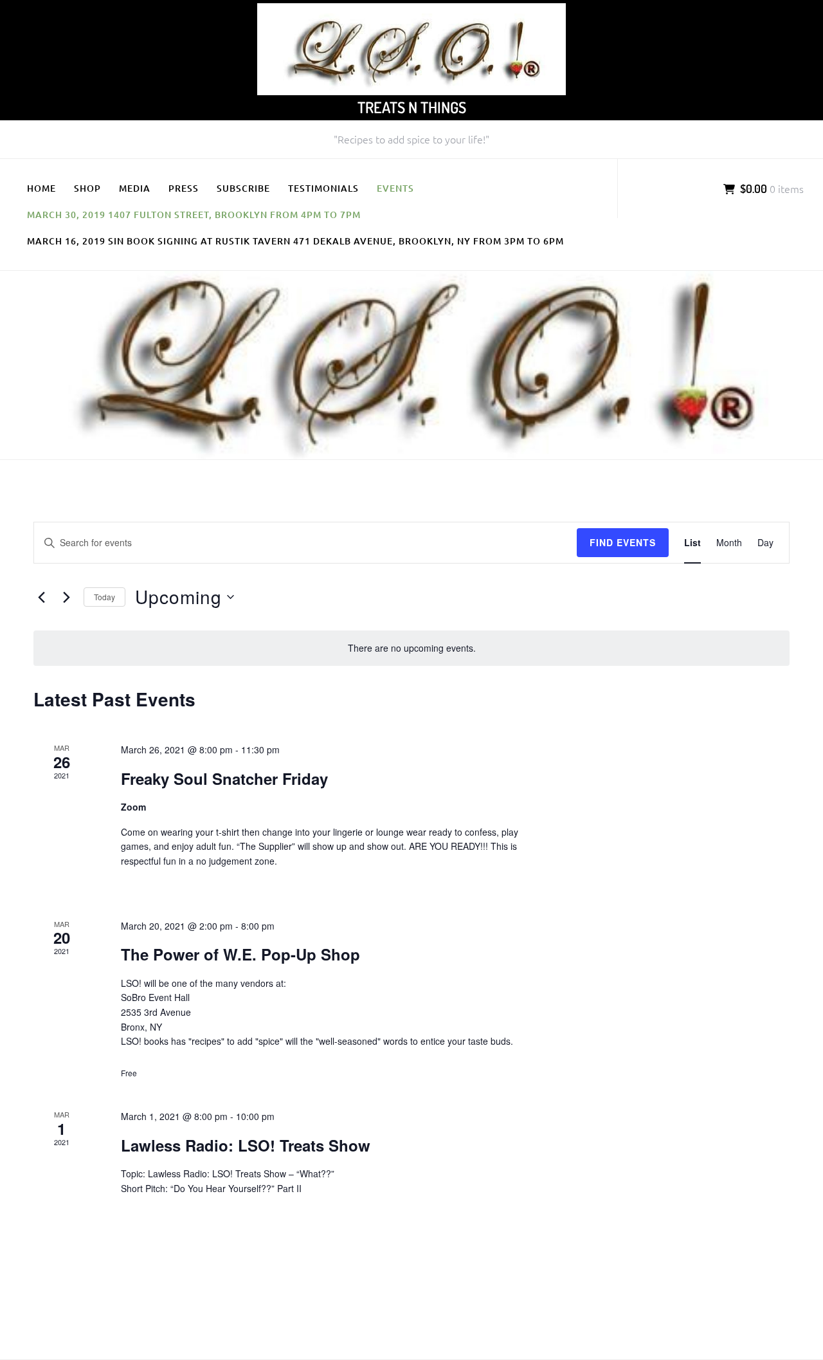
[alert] (411, 648)
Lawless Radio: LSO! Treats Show (245, 1145)
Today (104, 596)
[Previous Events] (41, 597)
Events (395, 188)
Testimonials (323, 188)
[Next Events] (66, 597)
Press (183, 188)
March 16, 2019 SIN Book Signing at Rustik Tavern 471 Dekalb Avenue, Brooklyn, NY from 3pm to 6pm (295, 241)
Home (41, 188)
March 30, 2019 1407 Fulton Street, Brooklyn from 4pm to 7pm (194, 214)
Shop (87, 188)
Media (134, 188)
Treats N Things (411, 107)
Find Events (623, 542)
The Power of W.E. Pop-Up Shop (240, 954)
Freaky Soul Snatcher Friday (224, 778)
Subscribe (243, 188)
